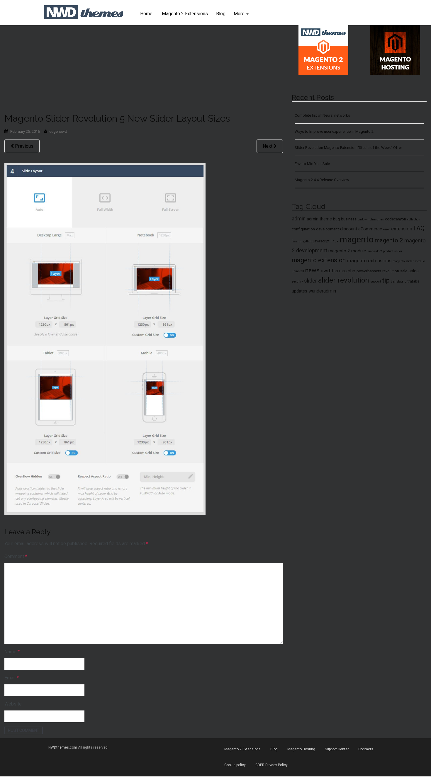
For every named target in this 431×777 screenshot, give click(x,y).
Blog (220, 13)
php (351, 270)
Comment (15, 556)
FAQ (419, 228)
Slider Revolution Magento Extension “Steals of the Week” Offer (348, 147)
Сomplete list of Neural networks (322, 115)
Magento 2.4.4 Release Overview (322, 180)
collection (413, 219)
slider (310, 281)
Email (11, 678)
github (307, 241)
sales (413, 270)
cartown (363, 219)
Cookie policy (235, 765)
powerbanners (369, 270)
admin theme (319, 219)
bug (336, 219)
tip (386, 280)
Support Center (337, 749)
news (312, 270)
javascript (321, 241)
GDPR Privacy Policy (271, 765)
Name (12, 651)
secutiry (297, 281)
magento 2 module (347, 251)
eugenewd (58, 131)
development (327, 229)
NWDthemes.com (62, 747)
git (300, 241)
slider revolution (343, 280)
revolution (390, 271)
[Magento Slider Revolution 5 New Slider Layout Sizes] (105, 338)
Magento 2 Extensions (184, 13)
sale (403, 270)
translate (397, 281)
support (375, 281)
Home (146, 13)
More (240, 13)
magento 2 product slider (384, 251)
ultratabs (412, 281)
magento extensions (369, 260)
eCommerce (370, 229)
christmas (377, 219)
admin (299, 219)
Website (13, 704)
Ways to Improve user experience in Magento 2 (334, 131)
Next (268, 146)
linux (334, 241)
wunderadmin (322, 291)
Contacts (365, 749)
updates (299, 291)
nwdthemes (334, 270)
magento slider (403, 261)
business (349, 219)
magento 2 (389, 240)
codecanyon (395, 219)
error (386, 229)
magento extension (319, 260)
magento (357, 239)
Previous (23, 146)
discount (348, 229)
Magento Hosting (301, 749)
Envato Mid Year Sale (312, 163)
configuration (303, 229)
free (295, 241)
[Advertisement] (143, 69)
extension (401, 229)
